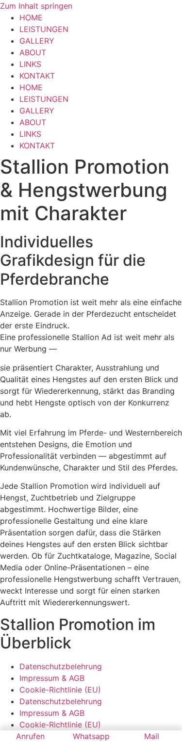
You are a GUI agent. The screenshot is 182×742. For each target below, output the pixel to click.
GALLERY (36, 41)
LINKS (30, 64)
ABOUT (32, 52)
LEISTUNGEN (43, 29)
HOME (31, 17)
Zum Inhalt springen (36, 6)
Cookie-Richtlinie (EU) (60, 689)
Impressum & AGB (51, 678)
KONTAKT (37, 76)
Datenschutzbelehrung (60, 666)
